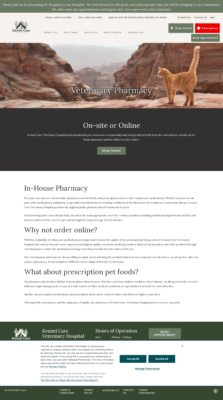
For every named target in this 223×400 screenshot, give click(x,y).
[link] (21, 27)
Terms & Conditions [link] (67, 391)
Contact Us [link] (200, 17)
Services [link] (91, 32)
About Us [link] (50, 32)
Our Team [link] (71, 32)
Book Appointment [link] (205, 38)
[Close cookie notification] (182, 345)
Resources (136, 32)
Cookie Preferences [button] (147, 391)
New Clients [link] (113, 32)
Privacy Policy (57, 366)
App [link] (212, 17)
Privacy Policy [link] (89, 391)
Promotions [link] (184, 17)
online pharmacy (35, 261)
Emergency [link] (210, 28)
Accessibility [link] (111, 390)
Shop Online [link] (183, 28)
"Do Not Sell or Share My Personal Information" (69, 380)
